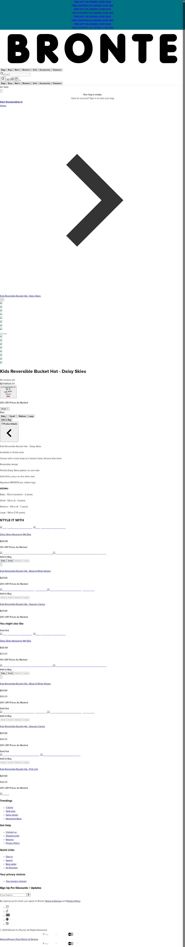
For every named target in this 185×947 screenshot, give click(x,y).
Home (3, 106)
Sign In (19, 101)
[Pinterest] (7, 924)
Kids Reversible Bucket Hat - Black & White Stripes (25, 571)
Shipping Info (12, 836)
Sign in (9, 856)
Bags (3, 70)
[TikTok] (7, 912)
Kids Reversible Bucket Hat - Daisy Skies (20, 296)
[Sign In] (12, 79)
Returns (10, 839)
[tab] (1, 333)
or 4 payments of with (8, 389)
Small (12, 416)
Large (31, 416)
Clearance (57, 70)
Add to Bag (6, 420)
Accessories (44, 70)
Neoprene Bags (13, 819)
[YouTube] (8, 916)
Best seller (11, 864)
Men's (17, 70)
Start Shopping (7, 101)
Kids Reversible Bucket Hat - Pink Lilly (19, 769)
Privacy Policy (13, 843)
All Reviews (12, 868)
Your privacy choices (16, 881)
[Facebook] (7, 920)
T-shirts (9, 807)
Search (9, 860)
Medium (22, 416)
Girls (35, 70)
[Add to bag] (1, 564)
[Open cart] (16, 79)
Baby (3, 416)
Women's (26, 70)
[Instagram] (7, 907)
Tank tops (10, 811)
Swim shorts (12, 815)
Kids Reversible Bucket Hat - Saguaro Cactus (22, 604)
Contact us (11, 832)
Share (4, 409)
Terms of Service (53, 901)
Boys (10, 70)
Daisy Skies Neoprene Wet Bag (15, 534)
